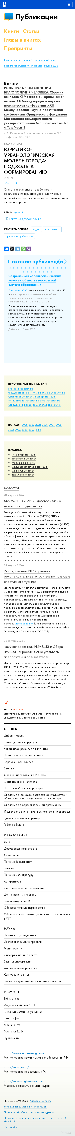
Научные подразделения (20, 935)
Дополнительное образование (24, 888)
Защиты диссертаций (17, 961)
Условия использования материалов (25, 1106)
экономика (54, 404)
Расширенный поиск (45, 60)
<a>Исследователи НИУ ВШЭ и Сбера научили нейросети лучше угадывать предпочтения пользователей (33, 651)
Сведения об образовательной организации (33, 805)
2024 (52, 424)
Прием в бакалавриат (18, 861)
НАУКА (9, 928)
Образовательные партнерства (24, 907)
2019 (31, 429)
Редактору (66, 1132)
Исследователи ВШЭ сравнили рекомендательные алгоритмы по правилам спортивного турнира (37, 576)
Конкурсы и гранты (16, 974)
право (28, 404)
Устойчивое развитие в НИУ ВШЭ (26, 749)
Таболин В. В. (10, 183)
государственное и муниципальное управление (36, 392)
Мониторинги (13, 948)
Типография (11, 1018)
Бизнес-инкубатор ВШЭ (19, 901)
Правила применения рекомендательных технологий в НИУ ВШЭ (36, 1119)
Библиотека (11, 998)
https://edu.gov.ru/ (16, 1067)
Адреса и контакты (40, 1101)
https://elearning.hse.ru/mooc (23, 1081)
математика (53, 400)
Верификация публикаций (18, 60)
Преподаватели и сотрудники (23, 755)
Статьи (31, 31)
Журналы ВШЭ (13, 1031)
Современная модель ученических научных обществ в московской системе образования (34, 280)
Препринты (18, 48)
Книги (11, 31)
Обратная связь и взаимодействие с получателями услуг (37, 916)
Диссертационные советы (21, 955)
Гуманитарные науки (24, 454)
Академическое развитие (20, 968)
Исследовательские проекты (23, 941)
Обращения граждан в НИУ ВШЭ (25, 775)
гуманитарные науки (20, 396)
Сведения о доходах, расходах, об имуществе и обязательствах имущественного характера (35, 796)
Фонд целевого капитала (20, 781)
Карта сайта (10, 1127)
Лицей (8, 842)
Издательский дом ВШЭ (19, 1005)
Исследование (24, 623)
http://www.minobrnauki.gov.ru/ (24, 1053)
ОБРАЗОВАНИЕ (15, 835)
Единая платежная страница (22, 818)
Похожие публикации (35, 261)
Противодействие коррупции (23, 788)
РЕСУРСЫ (11, 992)
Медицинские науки (23, 462)
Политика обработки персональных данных (29, 1112)
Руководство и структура (21, 742)
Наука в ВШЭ (51, 65)
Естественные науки (24, 458)
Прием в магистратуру (18, 875)
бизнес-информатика (20, 388)
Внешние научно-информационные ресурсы (32, 981)
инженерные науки (44, 396)
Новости (11, 488)
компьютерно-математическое (26, 400)
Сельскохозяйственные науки (30, 466)
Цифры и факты (14, 735)
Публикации (36, 16)
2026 (38, 424)
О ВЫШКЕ (11, 729)
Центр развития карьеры (20, 894)
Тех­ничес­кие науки (23, 474)
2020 (25, 429)
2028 (25, 424)
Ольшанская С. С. (18, 290)
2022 (11, 429)
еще (38, 429)
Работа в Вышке (14, 824)
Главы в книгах (22, 39)
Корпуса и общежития (18, 762)
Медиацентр (12, 1025)
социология (40, 404)
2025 (45, 424)
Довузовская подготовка (20, 848)
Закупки (9, 768)
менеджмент (15, 404)
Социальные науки (23, 470)
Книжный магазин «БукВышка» (23, 1012)
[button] (10, 268)
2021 (18, 429)
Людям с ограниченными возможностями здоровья (37, 811)
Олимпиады (11, 855)
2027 (31, 424)
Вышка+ (9, 868)
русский (18, 212)
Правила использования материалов (23, 65)
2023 (59, 424)
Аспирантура (12, 881)
